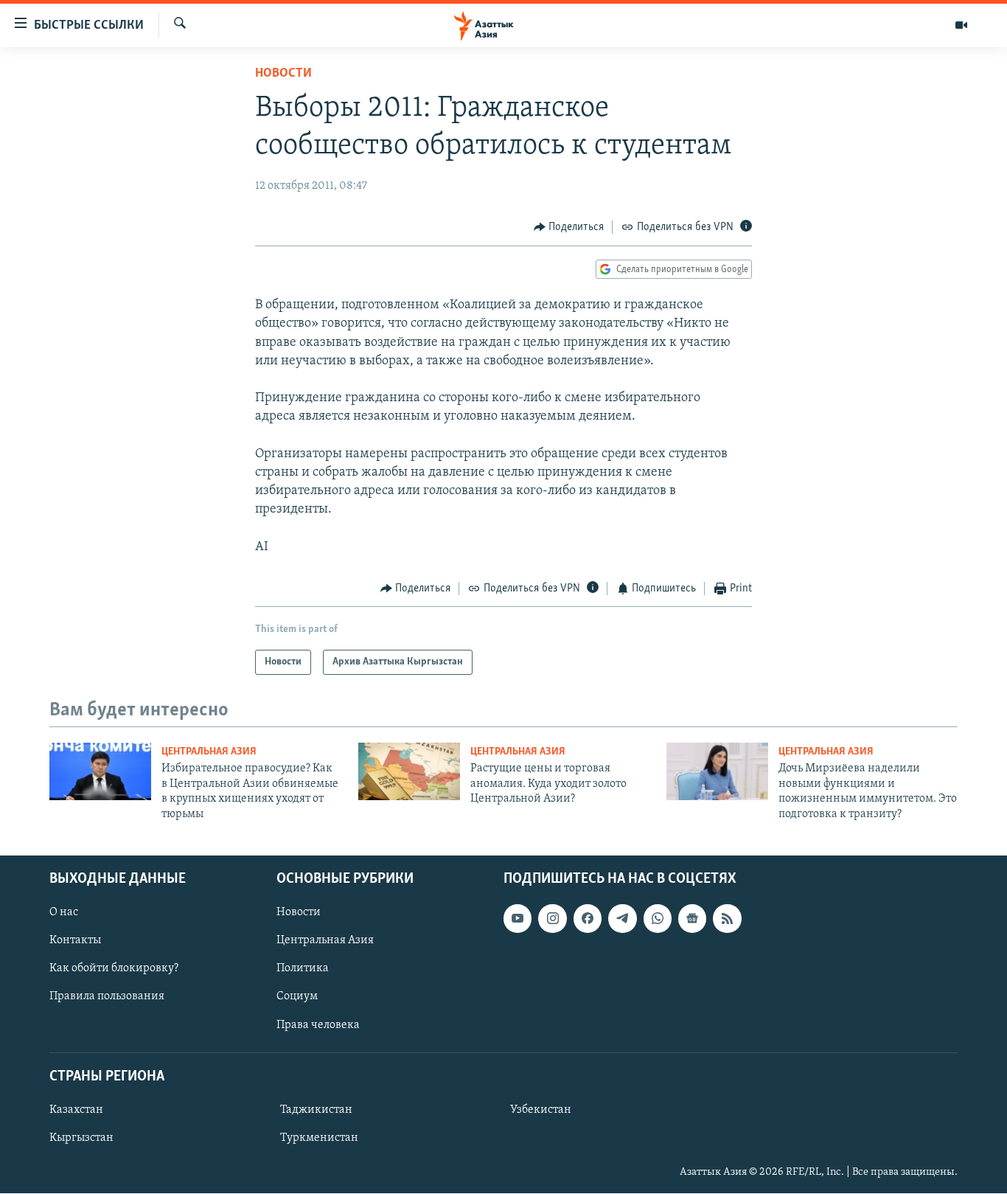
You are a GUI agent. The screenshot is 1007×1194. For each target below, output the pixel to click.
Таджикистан (316, 1110)
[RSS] (727, 918)
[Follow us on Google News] (692, 918)
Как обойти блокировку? (113, 968)
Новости (283, 73)
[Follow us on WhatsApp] (658, 918)
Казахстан (76, 1110)
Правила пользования (106, 997)
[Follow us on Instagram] (552, 918)
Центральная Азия (209, 751)
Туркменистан (319, 1138)
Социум (297, 997)
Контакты (75, 940)
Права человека (318, 1025)
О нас (63, 912)
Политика (302, 968)
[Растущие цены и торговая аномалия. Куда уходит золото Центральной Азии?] (409, 771)
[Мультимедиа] (961, 25)
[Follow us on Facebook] (588, 918)
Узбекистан (540, 1110)
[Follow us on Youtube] (517, 918)
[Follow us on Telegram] (622, 918)
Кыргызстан (81, 1138)
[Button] (569, 227)
